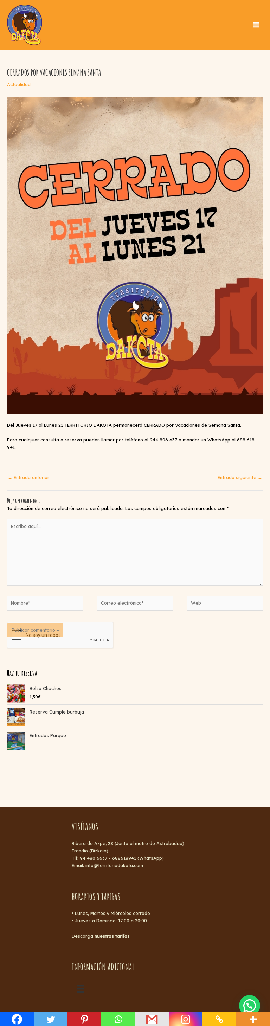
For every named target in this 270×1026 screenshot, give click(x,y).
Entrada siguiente (240, 477)
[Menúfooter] (80, 989)
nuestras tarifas (112, 936)
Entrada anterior (28, 477)
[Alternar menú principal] (256, 25)
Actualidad (19, 84)
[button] (249, 1005)
